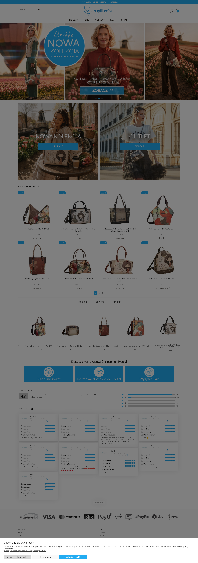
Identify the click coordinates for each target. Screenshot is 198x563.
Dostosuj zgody (45, 557)
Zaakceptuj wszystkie (73, 557)
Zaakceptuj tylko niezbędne (17, 557)
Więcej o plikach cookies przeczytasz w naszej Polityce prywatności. (25, 551)
